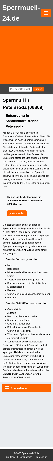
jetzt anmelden (17, 213)
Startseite (11, 457)
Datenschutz (26, 457)
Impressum (41, 457)
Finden (38, 89)
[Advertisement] (26, 55)
